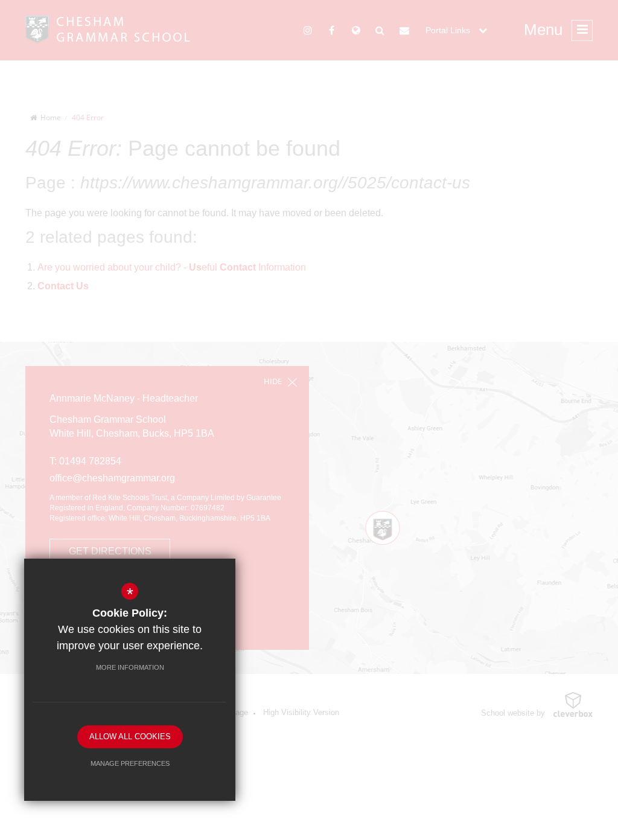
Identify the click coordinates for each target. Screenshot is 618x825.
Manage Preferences (130, 763)
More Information (130, 667)
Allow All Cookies (130, 736)
